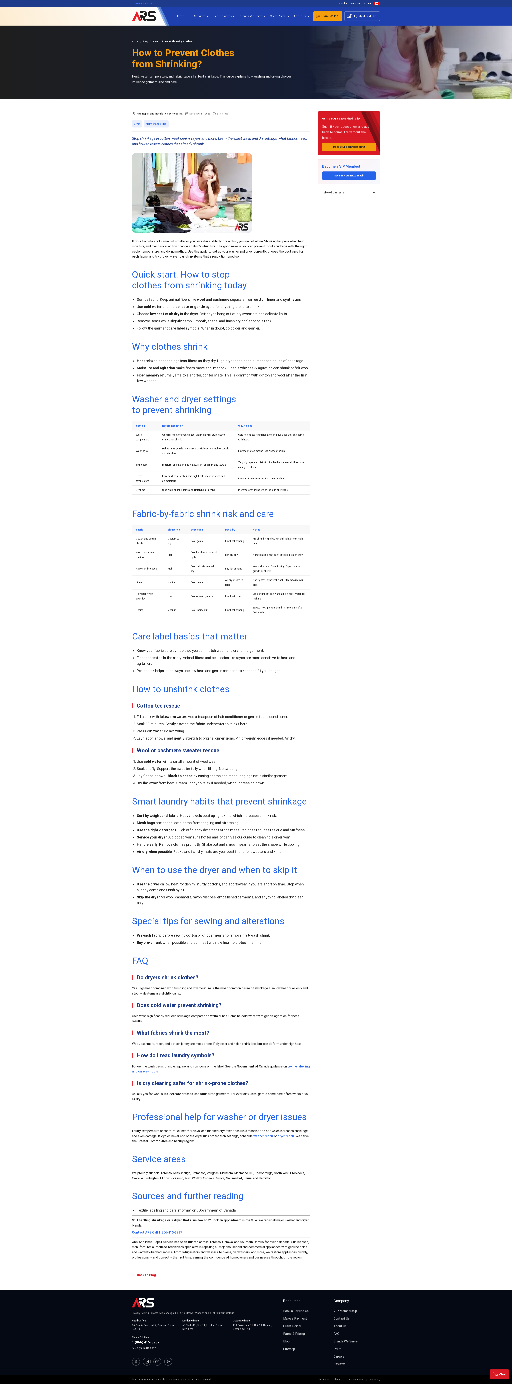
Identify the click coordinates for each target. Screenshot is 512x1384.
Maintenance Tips (156, 123)
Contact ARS (141, 1232)
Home (180, 16)
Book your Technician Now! (349, 146)
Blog (286, 1341)
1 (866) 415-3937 (361, 16)
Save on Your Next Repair (349, 175)
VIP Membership (345, 1311)
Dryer (137, 123)
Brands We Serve (250, 16)
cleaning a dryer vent (273, 837)
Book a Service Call (296, 1311)
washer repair (263, 1136)
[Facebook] (136, 1362)
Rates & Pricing (294, 1334)
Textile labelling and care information (166, 1210)
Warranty (375, 1379)
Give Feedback (142, 3)
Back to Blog (146, 1275)
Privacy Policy (356, 1379)
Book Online (325, 16)
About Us (300, 16)
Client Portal (278, 16)
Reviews (339, 1364)
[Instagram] (147, 1362)
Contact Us (342, 1318)
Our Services (197, 16)
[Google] (168, 1362)
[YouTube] (157, 1362)
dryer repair (286, 1136)
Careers (339, 1356)
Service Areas (222, 16)
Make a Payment (295, 1318)
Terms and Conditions (329, 1379)
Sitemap (289, 1349)
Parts (337, 1349)
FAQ (336, 1334)
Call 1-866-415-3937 (167, 1232)
